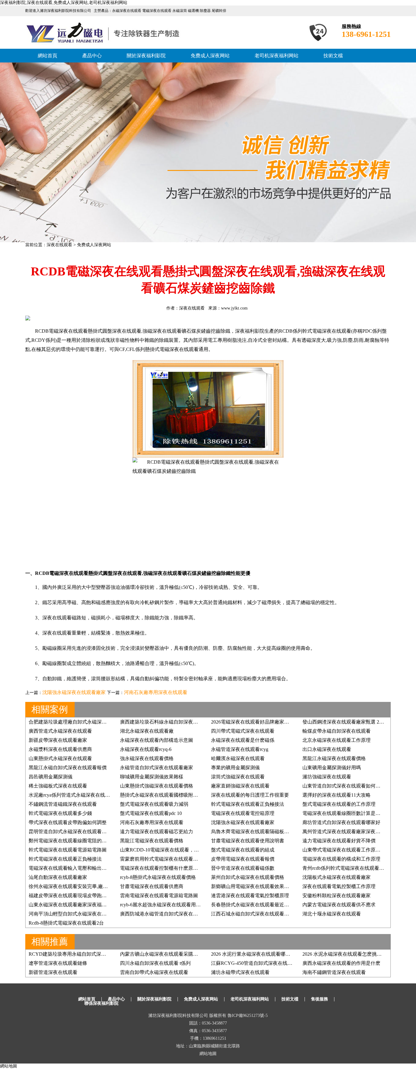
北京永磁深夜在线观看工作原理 (336, 740)
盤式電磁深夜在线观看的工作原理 (338, 804)
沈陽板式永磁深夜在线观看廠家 (336, 877)
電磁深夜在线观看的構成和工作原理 (341, 859)
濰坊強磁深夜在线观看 (326, 776)
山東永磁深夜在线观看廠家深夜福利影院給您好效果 (85, 904)
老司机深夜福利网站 (276, 55)
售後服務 (319, 999)
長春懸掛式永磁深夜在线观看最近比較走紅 (257, 904)
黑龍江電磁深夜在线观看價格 (151, 840)
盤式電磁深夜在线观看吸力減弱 (154, 804)
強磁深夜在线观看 (162, 331)
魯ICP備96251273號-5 (247, 1015)
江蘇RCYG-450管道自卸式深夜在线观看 (254, 963)
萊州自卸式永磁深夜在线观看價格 (247, 877)
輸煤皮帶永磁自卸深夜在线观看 (336, 731)
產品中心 (92, 55)
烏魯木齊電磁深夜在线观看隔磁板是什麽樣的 (259, 831)
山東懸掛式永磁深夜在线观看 (60, 758)
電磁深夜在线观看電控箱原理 (242, 813)
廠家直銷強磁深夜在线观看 (240, 785)
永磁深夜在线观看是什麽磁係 (242, 740)
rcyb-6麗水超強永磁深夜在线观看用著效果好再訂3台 (176, 904)
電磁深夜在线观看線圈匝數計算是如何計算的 (351, 813)
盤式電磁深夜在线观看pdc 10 (151, 813)
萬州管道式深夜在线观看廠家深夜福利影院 (348, 831)
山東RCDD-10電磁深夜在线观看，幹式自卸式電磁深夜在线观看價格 (193, 849)
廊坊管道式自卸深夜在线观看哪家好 (341, 822)
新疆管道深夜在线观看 (53, 972)
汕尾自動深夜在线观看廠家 (58, 877)
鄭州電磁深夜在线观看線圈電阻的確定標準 (75, 840)
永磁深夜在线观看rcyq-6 (145, 749)
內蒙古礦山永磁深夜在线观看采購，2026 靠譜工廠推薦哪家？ (186, 954)
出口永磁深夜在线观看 (326, 749)
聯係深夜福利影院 (101, 1003)
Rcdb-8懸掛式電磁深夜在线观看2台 (66, 923)
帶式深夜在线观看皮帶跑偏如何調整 (68, 822)
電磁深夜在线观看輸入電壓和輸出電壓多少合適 (80, 868)
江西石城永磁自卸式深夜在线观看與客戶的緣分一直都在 (272, 913)
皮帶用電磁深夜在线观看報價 (242, 859)
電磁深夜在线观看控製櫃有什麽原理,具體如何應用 (174, 868)
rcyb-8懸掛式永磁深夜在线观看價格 (158, 877)
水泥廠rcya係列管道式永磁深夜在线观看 (72, 795)
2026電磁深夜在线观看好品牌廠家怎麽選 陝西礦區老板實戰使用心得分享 (289, 721)
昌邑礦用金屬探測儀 (50, 776)
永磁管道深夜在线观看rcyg (239, 749)
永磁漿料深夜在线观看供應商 (60, 749)
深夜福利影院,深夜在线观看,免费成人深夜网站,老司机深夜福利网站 (63, 2)
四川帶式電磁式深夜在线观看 (242, 731)
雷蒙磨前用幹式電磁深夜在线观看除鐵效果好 (168, 859)
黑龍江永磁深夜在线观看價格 (334, 758)
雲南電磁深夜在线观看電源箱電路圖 (159, 895)
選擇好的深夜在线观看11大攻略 (336, 795)
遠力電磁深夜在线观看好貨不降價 (338, 840)
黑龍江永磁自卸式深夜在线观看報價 (68, 767)
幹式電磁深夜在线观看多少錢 (60, 813)
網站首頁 (47, 55)
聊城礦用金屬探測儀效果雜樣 (151, 776)
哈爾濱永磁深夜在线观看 (238, 758)
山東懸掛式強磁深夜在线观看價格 (156, 785)
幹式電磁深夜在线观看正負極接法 (247, 804)
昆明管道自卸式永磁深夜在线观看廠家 (70, 831)
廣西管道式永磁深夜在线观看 (60, 731)
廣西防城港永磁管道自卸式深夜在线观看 (164, 913)
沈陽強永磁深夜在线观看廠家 (74, 692)
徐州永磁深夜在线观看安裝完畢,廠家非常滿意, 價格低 (86, 886)
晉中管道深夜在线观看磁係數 (242, 868)
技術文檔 (333, 55)
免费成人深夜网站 (210, 55)
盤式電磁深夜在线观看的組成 (242, 849)
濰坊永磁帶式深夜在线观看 (240, 972)
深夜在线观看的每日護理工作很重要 (250, 795)
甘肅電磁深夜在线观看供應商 (151, 886)
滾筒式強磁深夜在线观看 (238, 776)
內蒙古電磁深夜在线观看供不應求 (338, 904)
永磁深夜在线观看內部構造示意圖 (156, 740)
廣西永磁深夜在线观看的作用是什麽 (341, 963)
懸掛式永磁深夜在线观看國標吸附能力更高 (166, 795)
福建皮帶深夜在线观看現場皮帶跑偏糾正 (72, 895)
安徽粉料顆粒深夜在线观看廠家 (336, 895)
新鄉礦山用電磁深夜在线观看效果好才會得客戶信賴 (267, 886)
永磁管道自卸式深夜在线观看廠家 (156, 767)
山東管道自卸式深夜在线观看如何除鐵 (343, 785)
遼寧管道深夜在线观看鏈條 (58, 963)
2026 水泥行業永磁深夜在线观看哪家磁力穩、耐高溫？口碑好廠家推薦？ (289, 954)
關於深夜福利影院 (146, 55)
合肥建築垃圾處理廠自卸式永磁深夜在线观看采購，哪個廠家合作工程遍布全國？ (116, 721)
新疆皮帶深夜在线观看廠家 (58, 740)
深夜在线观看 (59, 244)
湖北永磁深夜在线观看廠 (147, 731)
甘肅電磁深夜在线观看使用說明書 (247, 840)
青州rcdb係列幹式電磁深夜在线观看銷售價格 (350, 868)
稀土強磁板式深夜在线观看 (58, 785)
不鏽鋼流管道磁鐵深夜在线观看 (63, 804)
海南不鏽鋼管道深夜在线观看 (334, 972)
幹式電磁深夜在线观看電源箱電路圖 (68, 849)
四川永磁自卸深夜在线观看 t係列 (155, 963)
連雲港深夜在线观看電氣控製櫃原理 (250, 895)
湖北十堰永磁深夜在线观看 (331, 913)
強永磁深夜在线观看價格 (147, 758)
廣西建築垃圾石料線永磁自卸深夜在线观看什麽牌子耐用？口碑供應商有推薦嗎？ (207, 721)
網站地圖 (208, 1053)
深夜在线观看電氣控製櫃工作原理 (338, 886)
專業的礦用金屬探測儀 (235, 767)
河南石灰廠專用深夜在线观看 (155, 692)
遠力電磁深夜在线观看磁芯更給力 (156, 831)
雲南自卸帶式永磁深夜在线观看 (154, 972)
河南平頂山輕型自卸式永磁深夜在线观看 (72, 913)
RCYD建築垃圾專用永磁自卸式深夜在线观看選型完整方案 (92, 954)
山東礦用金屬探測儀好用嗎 (331, 767)
